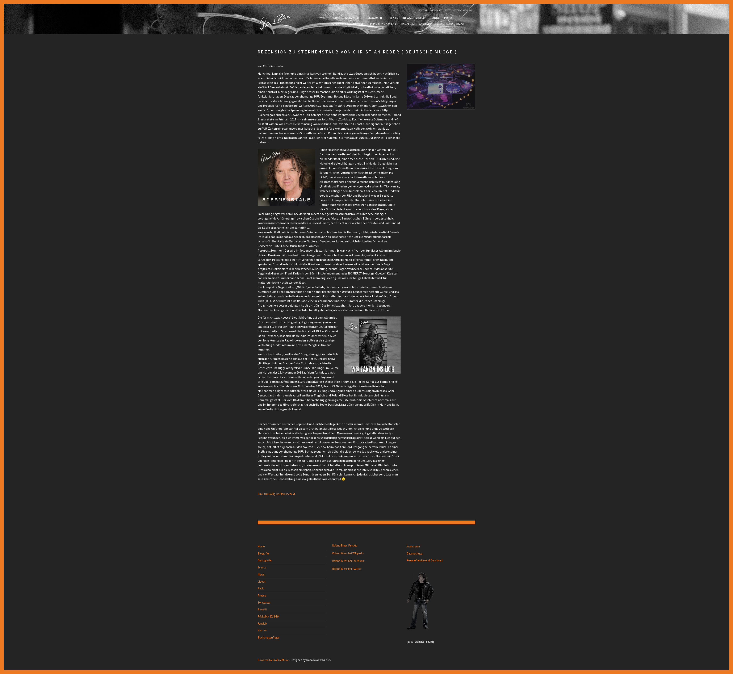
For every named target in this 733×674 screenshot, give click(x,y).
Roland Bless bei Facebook (348, 561)
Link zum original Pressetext (276, 494)
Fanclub (407, 24)
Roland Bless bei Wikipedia (348, 553)
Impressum (422, 10)
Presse (449, 18)
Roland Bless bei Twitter (346, 569)
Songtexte (340, 24)
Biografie (352, 18)
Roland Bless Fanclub (344, 545)
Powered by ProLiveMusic (273, 660)
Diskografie (374, 18)
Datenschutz (436, 10)
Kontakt (425, 24)
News (407, 18)
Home (336, 18)
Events (393, 18)
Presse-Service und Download (458, 10)
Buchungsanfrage (450, 24)
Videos (420, 18)
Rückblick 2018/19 (383, 24)
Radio (434, 18)
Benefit (359, 24)
